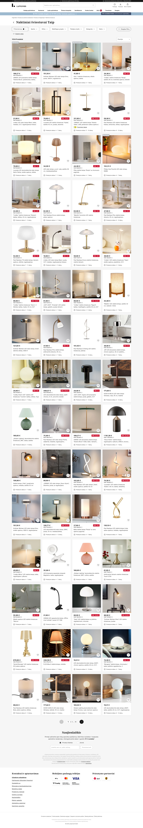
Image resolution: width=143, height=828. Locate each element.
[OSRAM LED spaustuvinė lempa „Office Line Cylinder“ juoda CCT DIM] (56, 605)
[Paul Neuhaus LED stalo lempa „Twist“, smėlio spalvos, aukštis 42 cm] (86, 471)
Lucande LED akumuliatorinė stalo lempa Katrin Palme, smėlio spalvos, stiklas (26, 171)
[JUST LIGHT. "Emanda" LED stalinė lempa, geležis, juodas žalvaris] (56, 291)
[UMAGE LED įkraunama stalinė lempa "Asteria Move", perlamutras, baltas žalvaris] (26, 64)
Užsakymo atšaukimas (19, 777)
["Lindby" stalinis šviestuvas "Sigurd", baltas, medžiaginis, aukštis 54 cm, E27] (86, 291)
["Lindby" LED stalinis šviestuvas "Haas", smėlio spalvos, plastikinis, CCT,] (117, 246)
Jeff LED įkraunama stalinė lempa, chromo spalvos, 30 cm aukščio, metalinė (114, 351)
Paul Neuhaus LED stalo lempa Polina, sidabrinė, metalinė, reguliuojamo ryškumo (55, 441)
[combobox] (69, 5)
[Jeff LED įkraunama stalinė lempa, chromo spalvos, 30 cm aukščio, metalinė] (117, 336)
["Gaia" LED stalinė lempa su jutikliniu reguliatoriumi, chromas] (86, 605)
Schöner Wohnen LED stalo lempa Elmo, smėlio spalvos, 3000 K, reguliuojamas (25, 529)
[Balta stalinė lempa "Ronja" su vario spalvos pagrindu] (86, 515)
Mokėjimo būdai (17, 789)
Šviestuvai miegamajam (39, 17)
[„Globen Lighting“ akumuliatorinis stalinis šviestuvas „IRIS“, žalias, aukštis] (26, 426)
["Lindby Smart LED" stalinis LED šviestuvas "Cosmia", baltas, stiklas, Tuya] (26, 381)
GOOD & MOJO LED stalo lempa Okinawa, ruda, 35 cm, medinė (114, 394)
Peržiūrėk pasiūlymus (68, 14)
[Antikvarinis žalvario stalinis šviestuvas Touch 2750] (117, 560)
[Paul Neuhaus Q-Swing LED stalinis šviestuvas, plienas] (86, 336)
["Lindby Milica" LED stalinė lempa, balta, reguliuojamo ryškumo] (26, 560)
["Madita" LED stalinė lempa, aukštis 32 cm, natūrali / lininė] (117, 291)
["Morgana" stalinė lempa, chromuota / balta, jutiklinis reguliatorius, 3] (117, 650)
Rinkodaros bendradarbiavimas (21, 786)
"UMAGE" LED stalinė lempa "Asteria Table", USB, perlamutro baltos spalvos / (86, 123)
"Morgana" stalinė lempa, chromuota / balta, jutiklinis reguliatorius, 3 (116, 665)
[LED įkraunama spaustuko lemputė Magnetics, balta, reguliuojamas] (56, 560)
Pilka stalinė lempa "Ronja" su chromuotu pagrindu (86, 171)
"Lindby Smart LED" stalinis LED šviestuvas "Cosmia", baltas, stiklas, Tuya (26, 396)
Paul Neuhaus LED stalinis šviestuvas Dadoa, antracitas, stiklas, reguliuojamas (116, 123)
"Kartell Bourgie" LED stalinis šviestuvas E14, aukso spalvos (25, 665)
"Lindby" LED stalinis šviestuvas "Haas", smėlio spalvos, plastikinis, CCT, (116, 261)
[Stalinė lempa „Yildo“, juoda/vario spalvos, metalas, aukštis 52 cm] (26, 471)
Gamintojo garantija (18, 806)
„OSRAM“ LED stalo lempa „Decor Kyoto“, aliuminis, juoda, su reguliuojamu (56, 484)
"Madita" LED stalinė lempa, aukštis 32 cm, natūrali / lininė (116, 305)
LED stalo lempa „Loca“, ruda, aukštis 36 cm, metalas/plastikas (56, 170)
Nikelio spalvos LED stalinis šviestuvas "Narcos (25, 620)
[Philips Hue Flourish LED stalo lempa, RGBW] (117, 156)
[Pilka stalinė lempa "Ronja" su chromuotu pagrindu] (86, 156)
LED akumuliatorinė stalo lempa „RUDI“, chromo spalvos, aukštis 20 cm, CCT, (86, 664)
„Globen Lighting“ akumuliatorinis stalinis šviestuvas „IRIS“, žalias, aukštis (26, 439)
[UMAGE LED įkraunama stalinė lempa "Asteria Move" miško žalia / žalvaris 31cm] (86, 426)
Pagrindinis (14, 17)
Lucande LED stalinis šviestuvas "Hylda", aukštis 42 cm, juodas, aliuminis (56, 123)
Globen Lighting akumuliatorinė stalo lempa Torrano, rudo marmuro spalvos (86, 709)
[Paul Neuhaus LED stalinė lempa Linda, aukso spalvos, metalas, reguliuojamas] (117, 515)
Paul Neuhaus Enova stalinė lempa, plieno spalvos (54, 216)
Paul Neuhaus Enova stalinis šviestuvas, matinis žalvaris (86, 261)
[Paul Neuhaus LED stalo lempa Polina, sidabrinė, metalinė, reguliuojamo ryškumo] (56, 426)
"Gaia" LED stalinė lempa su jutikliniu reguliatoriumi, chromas (85, 620)
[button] (37, 68)
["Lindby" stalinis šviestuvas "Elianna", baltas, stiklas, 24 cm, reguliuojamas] (26, 201)
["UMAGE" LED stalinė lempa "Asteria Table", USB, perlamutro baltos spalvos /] (86, 110)
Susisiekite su (16, 783)
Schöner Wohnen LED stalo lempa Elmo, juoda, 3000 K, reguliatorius (56, 77)
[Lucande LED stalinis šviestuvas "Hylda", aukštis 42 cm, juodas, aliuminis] (56, 110)
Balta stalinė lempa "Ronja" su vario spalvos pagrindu (85, 530)
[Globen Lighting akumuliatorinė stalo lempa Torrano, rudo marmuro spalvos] (86, 694)
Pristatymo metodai (18, 792)
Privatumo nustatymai (46, 816)
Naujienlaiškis (16, 797)
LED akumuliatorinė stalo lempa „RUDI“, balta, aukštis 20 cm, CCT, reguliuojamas (116, 709)
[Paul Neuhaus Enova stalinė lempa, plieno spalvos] (56, 201)
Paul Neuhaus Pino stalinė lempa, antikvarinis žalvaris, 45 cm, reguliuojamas (53, 351)
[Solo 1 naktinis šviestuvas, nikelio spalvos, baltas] (86, 64)
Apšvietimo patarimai (18, 803)
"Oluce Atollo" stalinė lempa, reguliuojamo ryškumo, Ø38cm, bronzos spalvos (116, 441)
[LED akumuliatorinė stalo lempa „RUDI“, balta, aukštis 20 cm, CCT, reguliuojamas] (117, 694)
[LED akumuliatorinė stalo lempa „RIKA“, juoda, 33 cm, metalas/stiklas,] (56, 515)
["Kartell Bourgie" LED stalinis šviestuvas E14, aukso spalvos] (26, 650)
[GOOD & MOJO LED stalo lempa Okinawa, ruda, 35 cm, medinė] (117, 381)
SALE (98, 10)
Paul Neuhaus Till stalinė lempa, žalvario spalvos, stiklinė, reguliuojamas (25, 261)
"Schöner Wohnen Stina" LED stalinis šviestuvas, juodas (115, 620)
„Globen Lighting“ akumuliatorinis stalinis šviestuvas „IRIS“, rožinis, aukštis (86, 574)
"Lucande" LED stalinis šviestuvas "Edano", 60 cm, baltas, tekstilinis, (114, 485)
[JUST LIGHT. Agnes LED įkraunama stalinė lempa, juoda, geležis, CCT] (86, 381)
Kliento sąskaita (17, 800)
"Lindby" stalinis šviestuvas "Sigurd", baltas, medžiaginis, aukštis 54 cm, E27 (86, 306)
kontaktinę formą (61, 761)
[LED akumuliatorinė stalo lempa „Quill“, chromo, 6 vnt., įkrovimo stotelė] (56, 381)
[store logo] (19, 5)
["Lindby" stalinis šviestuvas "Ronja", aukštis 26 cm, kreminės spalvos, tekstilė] (117, 64)
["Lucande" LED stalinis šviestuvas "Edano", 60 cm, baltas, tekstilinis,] (117, 471)
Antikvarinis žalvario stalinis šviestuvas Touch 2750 (116, 575)
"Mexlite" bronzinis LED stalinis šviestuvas (83, 216)
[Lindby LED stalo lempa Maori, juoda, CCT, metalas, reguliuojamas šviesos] (56, 246)
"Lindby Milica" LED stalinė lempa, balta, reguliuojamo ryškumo (25, 575)
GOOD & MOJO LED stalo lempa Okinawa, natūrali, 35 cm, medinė (53, 709)
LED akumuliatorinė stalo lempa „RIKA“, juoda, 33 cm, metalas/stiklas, (55, 530)
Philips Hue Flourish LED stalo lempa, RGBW (115, 170)
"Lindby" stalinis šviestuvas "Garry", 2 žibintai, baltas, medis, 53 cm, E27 (24, 306)
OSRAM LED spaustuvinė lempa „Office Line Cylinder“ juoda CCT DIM (55, 619)
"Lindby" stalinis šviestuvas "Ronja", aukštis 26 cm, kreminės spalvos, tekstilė (117, 79)
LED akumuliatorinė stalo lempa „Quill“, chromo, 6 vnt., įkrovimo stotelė (55, 396)
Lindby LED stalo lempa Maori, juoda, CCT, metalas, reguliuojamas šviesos (55, 261)
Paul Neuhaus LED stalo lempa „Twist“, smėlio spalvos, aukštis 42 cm (85, 485)
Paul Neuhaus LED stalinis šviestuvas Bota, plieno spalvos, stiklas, (24, 709)
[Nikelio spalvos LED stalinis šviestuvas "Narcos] (26, 605)
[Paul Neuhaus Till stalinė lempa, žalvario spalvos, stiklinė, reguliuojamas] (26, 246)
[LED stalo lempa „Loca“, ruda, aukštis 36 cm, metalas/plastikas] (56, 156)
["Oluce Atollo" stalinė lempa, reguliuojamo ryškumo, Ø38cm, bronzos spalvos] (117, 426)
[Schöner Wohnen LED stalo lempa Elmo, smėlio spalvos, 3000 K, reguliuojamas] (26, 515)
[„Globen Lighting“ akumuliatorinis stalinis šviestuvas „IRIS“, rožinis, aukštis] (86, 560)
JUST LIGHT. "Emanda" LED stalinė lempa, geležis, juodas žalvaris (54, 306)
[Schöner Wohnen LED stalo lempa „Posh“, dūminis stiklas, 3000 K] (26, 336)
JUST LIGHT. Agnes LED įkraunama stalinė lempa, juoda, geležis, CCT (85, 396)
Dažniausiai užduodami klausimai (22, 780)
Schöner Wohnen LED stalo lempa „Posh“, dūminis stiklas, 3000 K (26, 350)
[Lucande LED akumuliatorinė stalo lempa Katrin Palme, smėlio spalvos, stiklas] (26, 156)
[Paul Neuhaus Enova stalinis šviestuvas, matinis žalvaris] (86, 246)
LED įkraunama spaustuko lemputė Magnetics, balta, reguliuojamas (54, 574)
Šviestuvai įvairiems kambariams (25, 17)
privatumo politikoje (85, 761)
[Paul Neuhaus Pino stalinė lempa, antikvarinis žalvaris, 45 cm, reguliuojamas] (56, 336)
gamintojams (88, 763)
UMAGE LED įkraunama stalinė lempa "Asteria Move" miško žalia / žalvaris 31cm (85, 441)
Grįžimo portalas (17, 795)
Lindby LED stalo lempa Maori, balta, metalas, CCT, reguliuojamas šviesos (24, 123)
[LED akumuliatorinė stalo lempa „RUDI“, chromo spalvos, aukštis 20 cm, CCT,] (86, 650)
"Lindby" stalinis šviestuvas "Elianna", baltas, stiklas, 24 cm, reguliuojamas (24, 216)
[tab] (20, 29)
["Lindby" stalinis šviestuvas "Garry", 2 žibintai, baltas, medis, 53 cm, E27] (26, 291)
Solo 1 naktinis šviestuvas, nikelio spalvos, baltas (84, 77)
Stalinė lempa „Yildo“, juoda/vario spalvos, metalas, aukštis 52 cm (23, 484)
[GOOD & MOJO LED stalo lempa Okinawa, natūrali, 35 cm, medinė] (56, 694)
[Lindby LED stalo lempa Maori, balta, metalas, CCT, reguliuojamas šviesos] (26, 110)
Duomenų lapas (82, 127)
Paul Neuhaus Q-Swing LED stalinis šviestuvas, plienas (85, 350)
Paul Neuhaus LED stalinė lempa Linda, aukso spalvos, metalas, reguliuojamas (116, 529)
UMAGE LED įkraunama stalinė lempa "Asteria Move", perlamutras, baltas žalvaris (25, 79)
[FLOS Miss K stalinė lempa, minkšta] (56, 650)
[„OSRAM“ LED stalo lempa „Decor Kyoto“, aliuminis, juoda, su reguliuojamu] (56, 471)
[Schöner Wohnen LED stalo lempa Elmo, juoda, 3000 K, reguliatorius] (56, 64)
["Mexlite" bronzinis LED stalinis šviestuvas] (86, 201)
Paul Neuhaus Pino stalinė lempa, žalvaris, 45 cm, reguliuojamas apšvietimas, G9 (114, 216)
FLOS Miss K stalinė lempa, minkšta (54, 664)
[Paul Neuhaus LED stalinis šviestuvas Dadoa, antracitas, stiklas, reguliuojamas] (117, 110)
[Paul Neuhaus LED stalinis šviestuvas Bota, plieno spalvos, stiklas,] (26, 694)
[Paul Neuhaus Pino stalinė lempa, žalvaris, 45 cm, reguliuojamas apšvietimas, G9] (117, 201)
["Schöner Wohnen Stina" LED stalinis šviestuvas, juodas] (117, 605)
